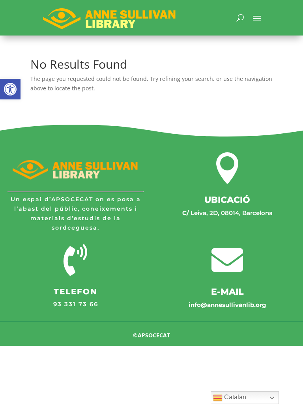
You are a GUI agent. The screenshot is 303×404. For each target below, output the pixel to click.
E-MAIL (227, 291)
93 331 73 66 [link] (75, 304)
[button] (10, 89)
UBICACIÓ (227, 200)
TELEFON (75, 291)
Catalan (234, 397)
